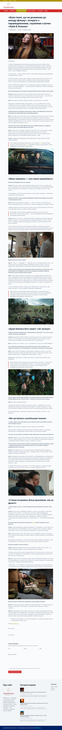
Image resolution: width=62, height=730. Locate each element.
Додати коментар (12, 654)
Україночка (12, 10)
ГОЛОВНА (6, 10)
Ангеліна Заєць (24, 693)
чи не (33, 522)
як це (41, 143)
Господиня (40, 10)
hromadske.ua (15, 623)
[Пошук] (58, 10)
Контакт (10, 0)
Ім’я (9, 648)
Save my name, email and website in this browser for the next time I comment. (25, 668)
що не (27, 144)
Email (25, 648)
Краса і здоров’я (32, 10)
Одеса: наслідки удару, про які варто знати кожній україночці (33, 692)
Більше (46, 10)
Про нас (14, 0)
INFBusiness (38, 727)
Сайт (40, 648)
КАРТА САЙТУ (5, 0)
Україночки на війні (21, 10)
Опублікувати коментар (15, 671)
